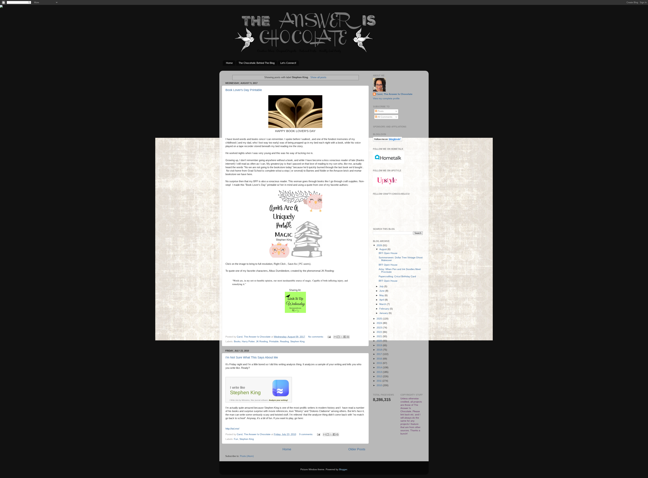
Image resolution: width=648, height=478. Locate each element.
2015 (380, 363)
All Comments (384, 117)
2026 (380, 245)
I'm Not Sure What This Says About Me (251, 357)
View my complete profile (386, 98)
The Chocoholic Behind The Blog (257, 62)
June (382, 291)
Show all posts (318, 77)
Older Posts (356, 449)
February (384, 308)
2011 (379, 381)
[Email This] (335, 337)
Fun (236, 439)
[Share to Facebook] (344, 337)
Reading (284, 341)
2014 (380, 367)
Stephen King (297, 341)
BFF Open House (388, 253)
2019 (380, 345)
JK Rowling (262, 341)
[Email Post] (329, 336)
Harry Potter (248, 341)
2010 (380, 385)
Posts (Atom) (247, 456)
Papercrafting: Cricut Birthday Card (397, 276)
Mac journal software (259, 400)
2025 (380, 318)
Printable (274, 341)
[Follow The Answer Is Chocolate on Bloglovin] (387, 141)
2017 (380, 354)
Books (237, 341)
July (381, 286)
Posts (380, 111)
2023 (380, 327)
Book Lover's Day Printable (243, 90)
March (383, 304)
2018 (380, 349)
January (384, 313)
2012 (380, 376)
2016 (380, 358)
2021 (380, 336)
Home (229, 62)
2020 (380, 341)
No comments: (316, 336)
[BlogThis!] (338, 337)
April (382, 300)
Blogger (343, 469)
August (383, 249)
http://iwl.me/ (232, 428)
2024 (380, 323)
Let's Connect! (288, 62)
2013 (380, 372)
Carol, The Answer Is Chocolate (394, 94)
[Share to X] (341, 337)
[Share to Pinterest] (348, 337)
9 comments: (306, 434)
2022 (380, 332)
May (382, 295)
